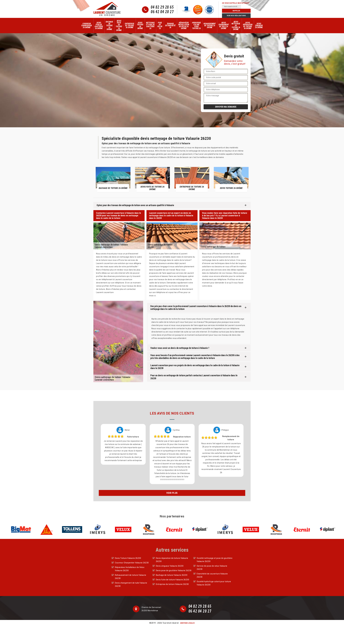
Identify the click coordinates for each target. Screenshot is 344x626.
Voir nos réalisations (236, 16)
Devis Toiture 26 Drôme (140, 25)
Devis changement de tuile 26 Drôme (223, 25)
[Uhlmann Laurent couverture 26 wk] (107, 9)
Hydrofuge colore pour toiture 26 (196, 25)
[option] (113, 179)
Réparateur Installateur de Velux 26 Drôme (183, 25)
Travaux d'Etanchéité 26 (170, 25)
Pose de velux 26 (159, 25)
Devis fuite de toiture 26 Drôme (119, 25)
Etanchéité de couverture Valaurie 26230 (212, 575)
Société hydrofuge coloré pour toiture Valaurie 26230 (214, 583)
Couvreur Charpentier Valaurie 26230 (132, 563)
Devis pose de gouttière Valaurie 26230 (173, 570)
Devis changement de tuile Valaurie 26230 (131, 584)
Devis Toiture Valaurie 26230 (128, 558)
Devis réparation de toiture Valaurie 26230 (172, 559)
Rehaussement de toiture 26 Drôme (210, 25)
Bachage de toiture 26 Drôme (109, 25)
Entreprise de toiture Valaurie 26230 (172, 584)
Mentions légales (187, 623)
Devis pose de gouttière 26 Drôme (99, 25)
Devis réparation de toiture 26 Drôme (247, 25)
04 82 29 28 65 (162, 7)
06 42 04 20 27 (162, 12)
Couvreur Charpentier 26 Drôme (86, 25)
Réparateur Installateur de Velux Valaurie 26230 (129, 569)
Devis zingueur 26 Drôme (259, 25)
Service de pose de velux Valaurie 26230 (212, 567)
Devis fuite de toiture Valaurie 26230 (172, 580)
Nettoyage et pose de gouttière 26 (150, 25)
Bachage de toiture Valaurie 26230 (171, 575)
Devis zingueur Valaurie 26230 (170, 566)
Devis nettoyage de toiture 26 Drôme (236, 25)
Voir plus (172, 492)
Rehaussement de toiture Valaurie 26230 (130, 576)
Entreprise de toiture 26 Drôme (129, 25)
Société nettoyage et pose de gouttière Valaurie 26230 (214, 559)
